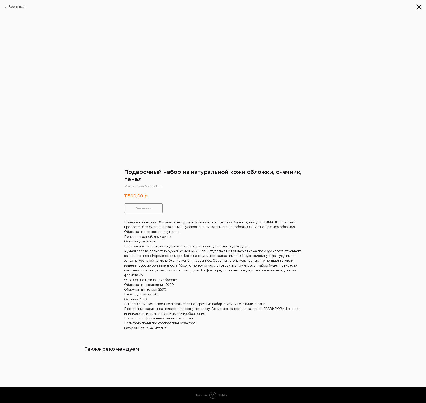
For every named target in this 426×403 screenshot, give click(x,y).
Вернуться (16, 7)
